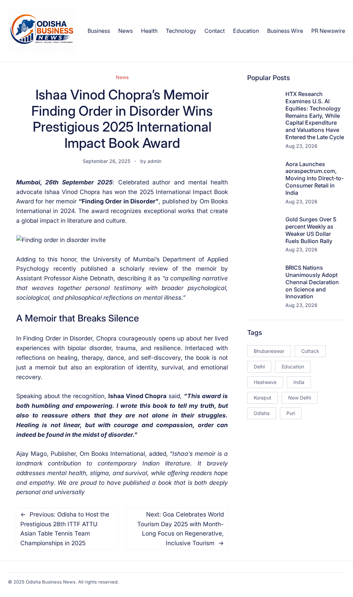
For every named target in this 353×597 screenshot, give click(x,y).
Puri (290, 413)
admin (154, 161)
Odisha (262, 413)
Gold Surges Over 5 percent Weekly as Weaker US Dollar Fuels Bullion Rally (310, 230)
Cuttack (310, 351)
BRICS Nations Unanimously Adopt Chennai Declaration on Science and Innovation (312, 282)
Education (293, 366)
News (122, 77)
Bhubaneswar (269, 351)
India (298, 382)
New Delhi (299, 398)
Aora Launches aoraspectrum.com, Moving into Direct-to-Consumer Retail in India (314, 178)
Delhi (259, 366)
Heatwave (265, 382)
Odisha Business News (50, 582)
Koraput (262, 398)
